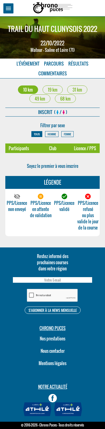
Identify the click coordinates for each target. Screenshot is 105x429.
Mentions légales (52, 363)
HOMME (52, 134)
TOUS (37, 134)
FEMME (67, 134)
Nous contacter (53, 351)
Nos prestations (52, 338)
